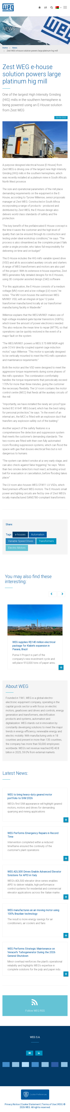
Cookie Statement (30, 1104)
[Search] (51, 7)
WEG (7, 7)
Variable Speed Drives (20, 541)
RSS (60, 1104)
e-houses (20, 534)
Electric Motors (17, 547)
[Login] (39, 7)
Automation (37, 534)
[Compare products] (45, 7)
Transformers (46, 541)
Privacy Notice (12, 1104)
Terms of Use (49, 1104)
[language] (58, 7)
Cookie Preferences (38, 1094)
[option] (35, 634)
